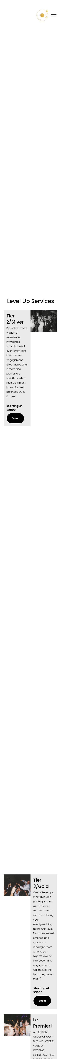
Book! (15, 418)
